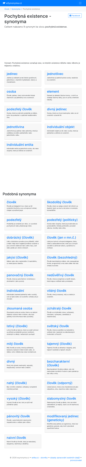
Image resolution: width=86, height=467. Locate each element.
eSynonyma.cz (14, 3)
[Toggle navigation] (80, 3)
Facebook (75, 15)
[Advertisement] (43, 46)
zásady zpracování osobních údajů (65, 457)
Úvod (6, 9)
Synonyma (16, 9)
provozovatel (76, 460)
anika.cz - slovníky (40, 457)
